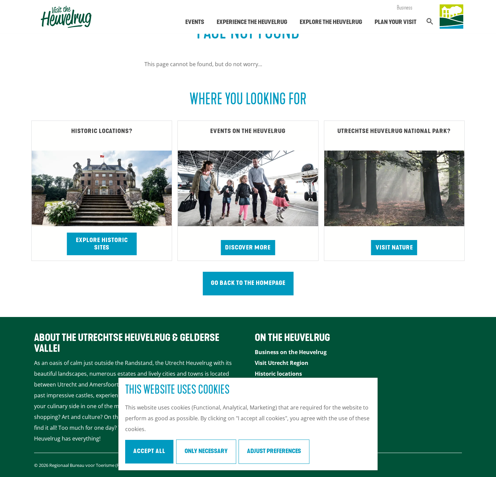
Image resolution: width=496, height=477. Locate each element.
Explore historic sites (102, 244)
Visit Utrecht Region (281, 363)
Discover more (248, 248)
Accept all (149, 452)
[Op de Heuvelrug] (451, 17)
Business (404, 8)
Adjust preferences (274, 452)
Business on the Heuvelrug (291, 352)
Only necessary (206, 452)
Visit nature (394, 248)
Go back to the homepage (248, 284)
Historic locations (278, 373)
